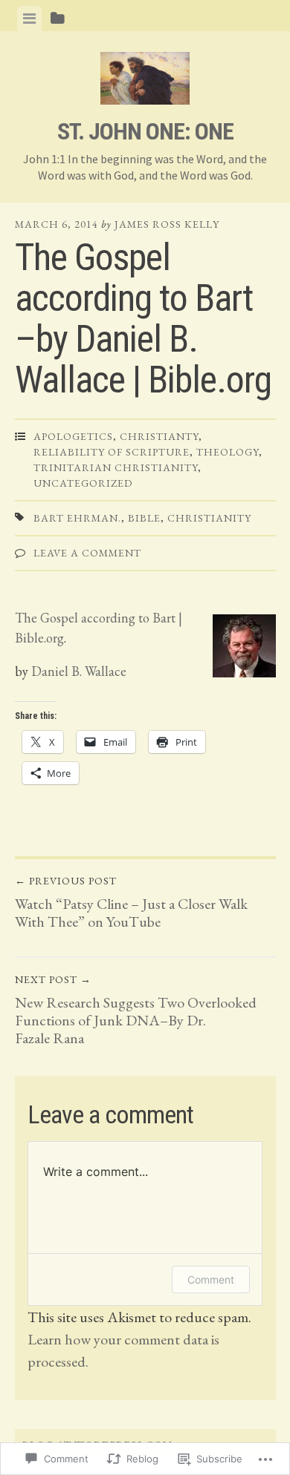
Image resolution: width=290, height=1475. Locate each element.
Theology (227, 452)
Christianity (209, 518)
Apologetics (73, 436)
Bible (144, 518)
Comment (210, 1279)
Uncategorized (82, 483)
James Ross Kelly (167, 224)
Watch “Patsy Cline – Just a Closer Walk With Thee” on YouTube (131, 902)
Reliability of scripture (111, 452)
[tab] (29, 18)
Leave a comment (87, 552)
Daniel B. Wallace (77, 671)
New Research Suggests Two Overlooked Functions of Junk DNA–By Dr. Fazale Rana (136, 1010)
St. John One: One (145, 131)
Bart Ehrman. (77, 518)
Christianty (159, 436)
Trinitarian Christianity (115, 467)
